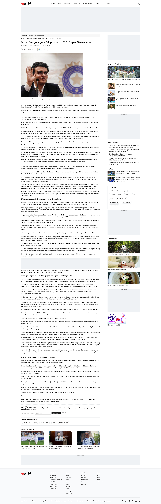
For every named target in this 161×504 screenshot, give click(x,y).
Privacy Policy (43, 501)
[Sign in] (138, 3)
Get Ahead (68, 486)
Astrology (68, 491)
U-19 (111, 191)
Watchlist (83, 482)
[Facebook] (129, 501)
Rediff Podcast (69, 493)
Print (65, 412)
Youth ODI (26, 423)
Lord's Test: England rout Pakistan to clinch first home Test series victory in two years (124, 146)
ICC (134, 195)
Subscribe (56, 413)
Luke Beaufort (114, 202)
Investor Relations (68, 501)
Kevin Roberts (63, 423)
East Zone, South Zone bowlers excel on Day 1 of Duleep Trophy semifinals (124, 155)
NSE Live (83, 477)
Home (53, 3)
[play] (124, 247)
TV (103, 3)
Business (68, 477)
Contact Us (80, 501)
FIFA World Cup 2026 (114, 325)
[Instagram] (132, 501)
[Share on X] (126, 501)
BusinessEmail (87, 3)
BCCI (111, 198)
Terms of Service (55, 501)
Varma (127, 195)
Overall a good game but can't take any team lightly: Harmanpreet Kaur (123, 159)
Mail (59, 3)
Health (98, 475)
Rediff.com (94, 501)
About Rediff (24, 501)
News (66, 3)
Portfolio (83, 484)
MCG (35, 423)
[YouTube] (136, 501)
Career (98, 479)
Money (76, 3)
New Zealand (114, 206)
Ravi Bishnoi (126, 202)
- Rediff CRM (53, 486)
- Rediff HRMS (53, 484)
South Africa (45, 423)
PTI (26, 45)
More (108, 3)
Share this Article (28, 49)
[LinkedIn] (139, 501)
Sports (67, 482)
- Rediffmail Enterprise (56, 479)
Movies (68, 479)
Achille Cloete (121, 198)
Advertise (33, 501)
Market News (84, 479)
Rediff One (53, 477)
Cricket (28, 38)
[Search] (134, 3)
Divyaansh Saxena (115, 195)
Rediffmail (53, 475)
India (53, 423)
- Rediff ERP (53, 488)
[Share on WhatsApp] (122, 501)
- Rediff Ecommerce (55, 482)
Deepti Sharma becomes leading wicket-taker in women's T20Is (124, 163)
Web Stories (112, 239)
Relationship (100, 482)
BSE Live (83, 475)
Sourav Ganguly (121, 191)
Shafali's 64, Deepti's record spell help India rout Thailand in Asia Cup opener (124, 150)
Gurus (97, 3)
